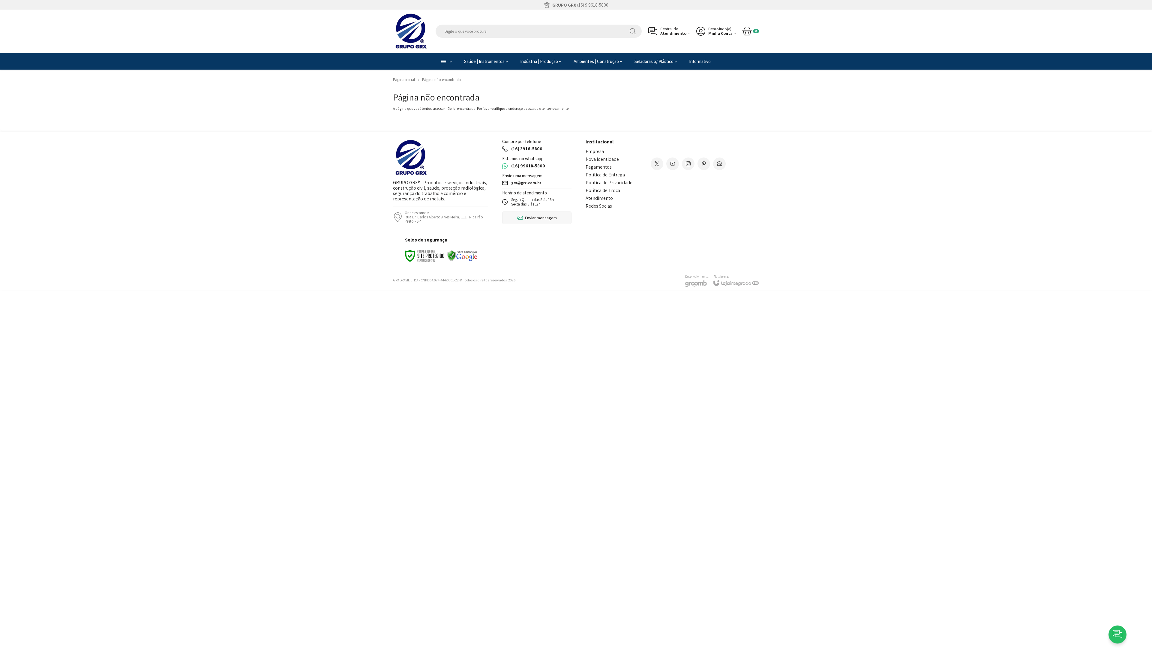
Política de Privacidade (609, 182)
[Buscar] (632, 31)
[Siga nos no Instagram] (688, 164)
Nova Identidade (602, 159)
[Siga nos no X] (657, 164)
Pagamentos (599, 167)
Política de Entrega (605, 175)
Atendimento (599, 198)
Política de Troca (603, 190)
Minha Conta (720, 33)
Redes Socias (599, 206)
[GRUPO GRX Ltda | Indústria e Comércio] (411, 31)
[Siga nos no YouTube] (672, 164)
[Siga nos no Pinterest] (704, 164)
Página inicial (404, 79)
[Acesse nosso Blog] (719, 164)
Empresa (595, 151)
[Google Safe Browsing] (462, 255)
